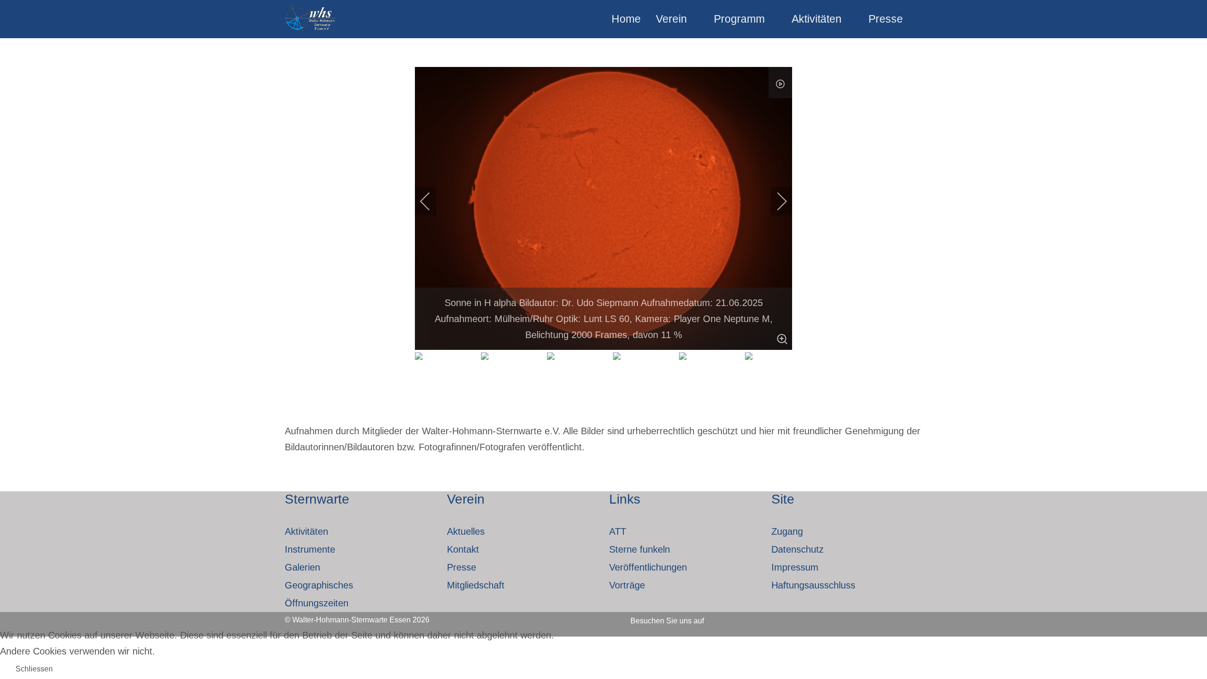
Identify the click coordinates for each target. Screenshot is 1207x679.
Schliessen (34, 669)
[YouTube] (775, 617)
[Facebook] (724, 617)
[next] (775, 201)
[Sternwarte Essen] (311, 19)
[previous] (431, 201)
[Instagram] (750, 617)
